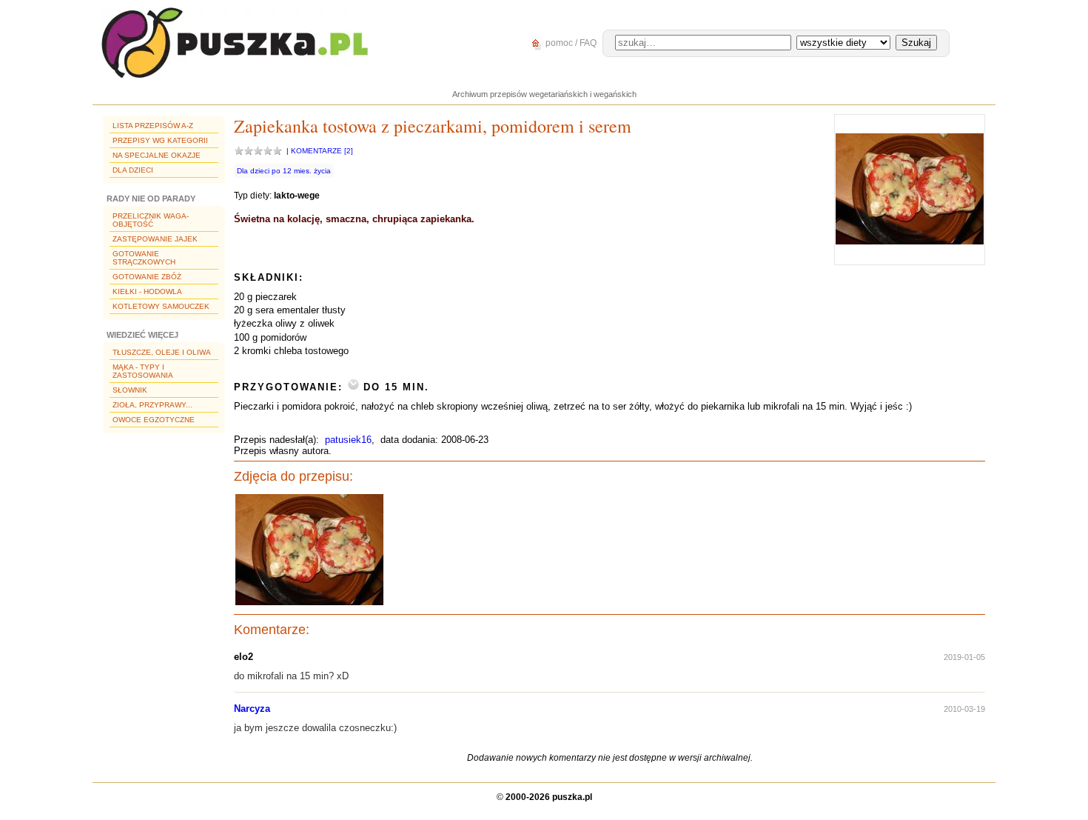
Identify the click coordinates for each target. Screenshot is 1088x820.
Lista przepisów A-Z (153, 125)
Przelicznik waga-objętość (151, 220)
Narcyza (252, 708)
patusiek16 (348, 439)
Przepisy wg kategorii (160, 140)
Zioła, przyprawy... (152, 405)
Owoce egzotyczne (154, 420)
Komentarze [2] (322, 151)
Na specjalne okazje (157, 155)
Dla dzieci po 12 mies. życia (284, 171)
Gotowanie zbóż (147, 277)
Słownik (130, 390)
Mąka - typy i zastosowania (143, 371)
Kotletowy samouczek (161, 306)
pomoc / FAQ (570, 43)
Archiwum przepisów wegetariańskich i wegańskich (544, 94)
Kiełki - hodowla (147, 291)
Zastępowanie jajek (155, 239)
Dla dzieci (133, 170)
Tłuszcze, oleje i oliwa (162, 352)
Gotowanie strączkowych (144, 258)
